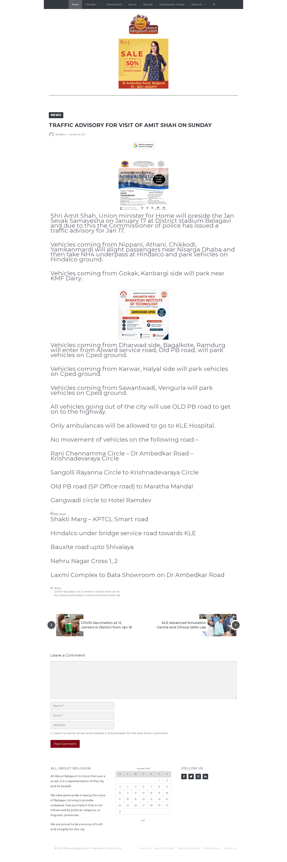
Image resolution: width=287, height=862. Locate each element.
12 (136, 792)
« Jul (142, 820)
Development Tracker (172, 4)
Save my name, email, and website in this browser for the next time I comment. (111, 733)
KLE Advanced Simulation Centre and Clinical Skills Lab (87, 595)
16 (167, 792)
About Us (145, 848)
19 (136, 799)
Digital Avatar (113, 848)
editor (62, 134)
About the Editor (164, 848)
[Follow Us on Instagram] (198, 776)
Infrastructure (114, 4)
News (75, 4)
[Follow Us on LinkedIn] (205, 776)
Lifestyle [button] (90, 4)
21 (151, 799)
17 (120, 799)
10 (120, 792)
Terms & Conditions (189, 848)
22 (159, 799)
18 (128, 799)
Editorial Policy (211, 848)
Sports (133, 4)
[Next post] (236, 625)
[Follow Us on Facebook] (184, 776)
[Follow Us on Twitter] (191, 776)
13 (143, 792)
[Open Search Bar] (214, 4)
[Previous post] (51, 625)
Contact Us (230, 848)
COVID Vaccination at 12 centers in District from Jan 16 (87, 591)
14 (151, 792)
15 (159, 792)
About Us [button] (196, 4)
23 (167, 799)
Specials (148, 4)
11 (127, 792)
